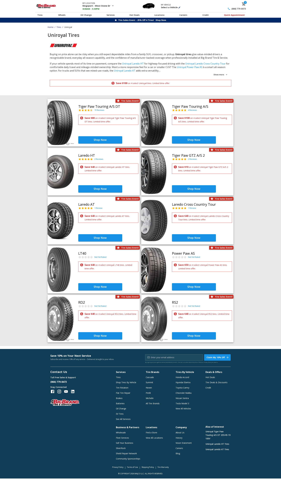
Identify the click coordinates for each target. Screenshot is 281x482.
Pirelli (148, 393)
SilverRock (121, 448)
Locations (159, 15)
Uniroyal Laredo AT (124, 70)
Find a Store (151, 432)
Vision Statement (184, 443)
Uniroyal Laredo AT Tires (217, 449)
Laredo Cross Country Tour (194, 204)
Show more (219, 74)
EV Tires (120, 413)
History (179, 437)
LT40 (82, 253)
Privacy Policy (207, 362)
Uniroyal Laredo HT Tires (217, 444)
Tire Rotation (122, 387)
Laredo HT (86, 155)
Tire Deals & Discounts (216, 382)
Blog (178, 453)
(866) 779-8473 (238, 8)
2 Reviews (98, 159)
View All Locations (154, 437)
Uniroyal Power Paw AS (189, 67)
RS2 (175, 302)
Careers (183, 15)
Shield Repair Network (126, 453)
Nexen (149, 387)
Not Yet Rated (100, 257)
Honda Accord (182, 377)
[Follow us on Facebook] (52, 391)
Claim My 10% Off (216, 357)
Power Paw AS (183, 253)
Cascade (150, 377)
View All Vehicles (183, 408)
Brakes (119, 398)
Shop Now (100, 140)
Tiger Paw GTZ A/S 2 (188, 155)
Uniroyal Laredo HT (133, 63)
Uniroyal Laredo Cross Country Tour (205, 63)
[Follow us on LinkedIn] (73, 391)
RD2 (81, 302)
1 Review (98, 208)
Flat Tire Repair (123, 393)
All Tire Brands (153, 403)
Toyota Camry (182, 387)
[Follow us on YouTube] (66, 391)
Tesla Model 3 (182, 403)
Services (111, 15)
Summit (149, 382)
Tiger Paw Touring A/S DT (99, 106)
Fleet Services (122, 437)
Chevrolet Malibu (184, 393)
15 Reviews (99, 110)
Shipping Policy (148, 467)
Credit (205, 15)
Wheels (61, 15)
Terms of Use (132, 467)
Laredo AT (86, 204)
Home (50, 27)
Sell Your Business (124, 443)
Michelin (150, 398)
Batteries (120, 403)
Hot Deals (134, 15)
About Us (180, 432)
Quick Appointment (234, 15)
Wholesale (121, 432)
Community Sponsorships (128, 458)
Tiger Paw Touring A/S (190, 106)
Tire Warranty (163, 467)
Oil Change (86, 15)
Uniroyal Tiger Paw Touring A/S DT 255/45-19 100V (218, 435)
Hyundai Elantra (183, 382)
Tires (39, 15)
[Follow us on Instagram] (59, 391)
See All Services (123, 419)
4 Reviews (192, 110)
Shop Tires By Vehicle (126, 382)
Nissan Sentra (182, 398)
